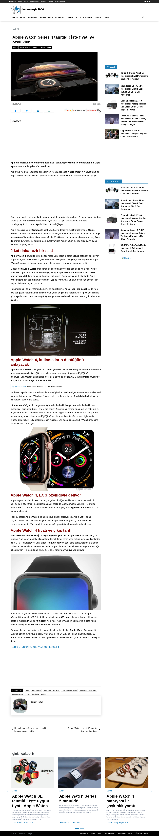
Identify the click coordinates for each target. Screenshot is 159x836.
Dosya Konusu (46, 18)
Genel (16, 28)
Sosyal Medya (34, 1)
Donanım (32, 18)
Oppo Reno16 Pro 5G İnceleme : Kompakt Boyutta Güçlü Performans (133, 134)
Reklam (51, 1)
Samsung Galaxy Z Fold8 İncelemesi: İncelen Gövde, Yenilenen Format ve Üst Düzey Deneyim (133, 120)
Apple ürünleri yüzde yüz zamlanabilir (35, 646)
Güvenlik (87, 18)
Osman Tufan (16, 104)
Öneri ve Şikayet (60, 1)
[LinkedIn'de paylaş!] (38, 110)
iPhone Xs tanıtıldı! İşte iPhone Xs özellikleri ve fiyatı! (82, 729)
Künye (20, 1)
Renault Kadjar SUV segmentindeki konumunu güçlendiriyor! (30, 729)
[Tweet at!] (27, 110)
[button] (7, 791)
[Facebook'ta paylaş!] (15, 110)
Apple (15, 48)
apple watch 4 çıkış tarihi (51, 690)
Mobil (23, 18)
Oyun (106, 18)
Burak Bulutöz (115, 823)
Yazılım (98, 18)
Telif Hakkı (43, 1)
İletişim (26, 1)
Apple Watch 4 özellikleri (69, 690)
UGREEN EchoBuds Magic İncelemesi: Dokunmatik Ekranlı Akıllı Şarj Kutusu (133, 248)
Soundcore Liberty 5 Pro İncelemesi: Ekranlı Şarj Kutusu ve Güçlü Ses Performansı (132, 90)
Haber (15, 18)
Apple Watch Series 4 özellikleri (36, 694)
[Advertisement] (56, 142)
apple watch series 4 (18, 694)
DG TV (78, 18)
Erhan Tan (66, 823)
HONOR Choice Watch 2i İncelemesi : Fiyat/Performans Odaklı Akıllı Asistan (134, 76)
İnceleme (59, 18)
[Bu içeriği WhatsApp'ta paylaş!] (49, 110)
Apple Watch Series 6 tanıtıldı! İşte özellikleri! (37, 387)
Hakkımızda (12, 1)
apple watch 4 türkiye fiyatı (88, 690)
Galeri (70, 18)
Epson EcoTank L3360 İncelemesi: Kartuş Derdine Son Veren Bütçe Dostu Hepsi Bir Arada (133, 105)
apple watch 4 (36, 690)
